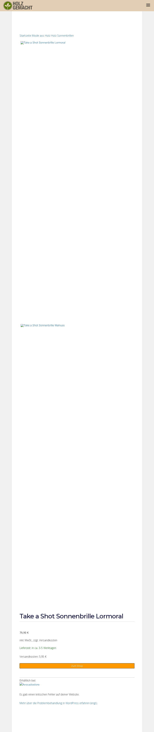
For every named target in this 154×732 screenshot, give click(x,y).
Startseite (25, 35)
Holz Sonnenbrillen (62, 35)
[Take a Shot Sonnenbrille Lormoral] (35, 685)
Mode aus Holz (41, 35)
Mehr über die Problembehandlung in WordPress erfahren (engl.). (58, 703)
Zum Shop (77, 666)
